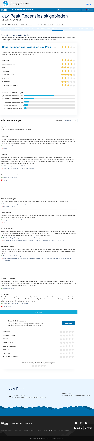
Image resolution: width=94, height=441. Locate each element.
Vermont (15, 24)
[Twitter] (81, 423)
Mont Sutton (48, 24)
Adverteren (28, 423)
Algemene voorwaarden (29, 430)
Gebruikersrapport (43, 29)
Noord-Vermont (26, 24)
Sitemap (39, 430)
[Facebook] (91, 423)
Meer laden (38, 312)
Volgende (68, 323)
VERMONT (6, 20)
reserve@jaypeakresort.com (76, 395)
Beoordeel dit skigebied (8, 112)
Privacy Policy (18, 430)
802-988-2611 (67, 393)
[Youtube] (76, 423)
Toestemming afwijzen (64, 430)
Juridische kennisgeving (6, 430)
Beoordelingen (57, 29)
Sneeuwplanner (82, 29)
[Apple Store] (88, 428)
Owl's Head (60, 24)
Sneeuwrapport (16, 10)
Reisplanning (28, 10)
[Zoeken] (78, 10)
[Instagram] (86, 423)
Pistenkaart (70, 29)
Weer (24, 29)
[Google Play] (79, 428)
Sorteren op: (58, 121)
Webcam (30, 29)
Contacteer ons (16, 423)
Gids (4, 29)
